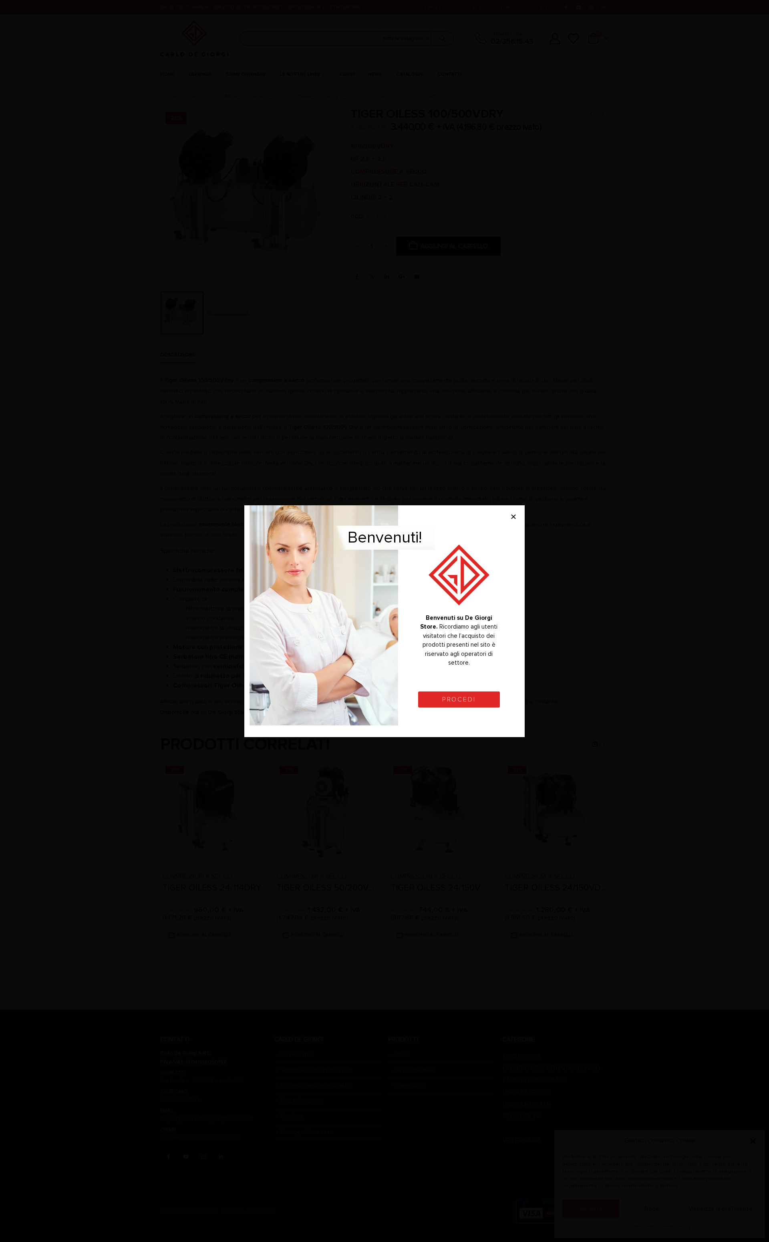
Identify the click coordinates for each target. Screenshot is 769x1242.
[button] (513, 516)
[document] (384, 621)
